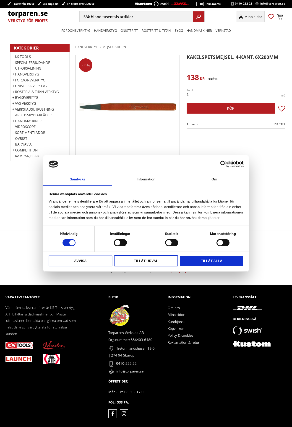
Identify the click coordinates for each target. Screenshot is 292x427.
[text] (196, 78)
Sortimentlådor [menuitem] (30, 132)
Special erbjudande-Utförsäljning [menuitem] (33, 65)
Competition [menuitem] (26, 150)
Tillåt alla (211, 261)
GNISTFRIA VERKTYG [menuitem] (31, 85)
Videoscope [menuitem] (25, 126)
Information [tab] (146, 179)
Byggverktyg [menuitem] (26, 97)
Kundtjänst (176, 321)
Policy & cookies (180, 335)
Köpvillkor (176, 328)
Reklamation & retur (183, 342)
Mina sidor (176, 314)
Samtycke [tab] (78, 179)
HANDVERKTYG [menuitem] (105, 30)
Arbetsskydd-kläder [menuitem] (33, 115)
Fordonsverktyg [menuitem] (75, 30)
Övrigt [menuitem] (21, 138)
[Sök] (198, 16)
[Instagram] (124, 414)
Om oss (174, 307)
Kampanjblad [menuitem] (27, 156)
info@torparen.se (272, 3)
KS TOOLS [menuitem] (23, 56)
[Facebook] (113, 414)
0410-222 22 (243, 3)
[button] (271, 17)
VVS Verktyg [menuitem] (25, 103)
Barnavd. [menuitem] (23, 144)
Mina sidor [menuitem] (253, 17)
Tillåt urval (146, 261)
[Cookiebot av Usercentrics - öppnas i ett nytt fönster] (224, 164)
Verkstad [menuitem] (223, 30)
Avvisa (80, 261)
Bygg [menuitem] (179, 30)
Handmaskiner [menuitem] (199, 30)
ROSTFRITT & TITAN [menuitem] (156, 30)
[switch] (120, 242)
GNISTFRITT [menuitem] (129, 30)
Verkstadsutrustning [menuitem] (34, 109)
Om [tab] (214, 179)
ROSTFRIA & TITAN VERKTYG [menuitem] (37, 91)
